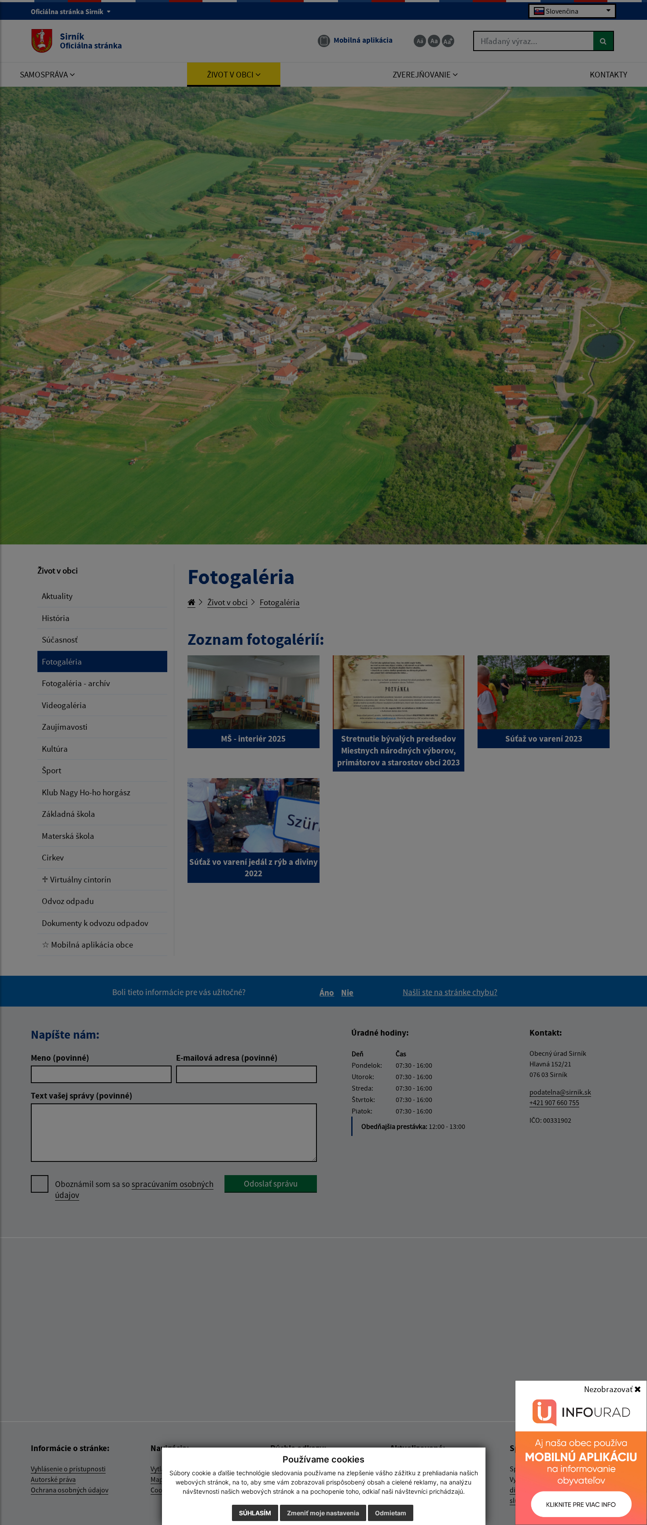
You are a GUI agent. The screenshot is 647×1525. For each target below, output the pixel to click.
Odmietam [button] (390, 1513)
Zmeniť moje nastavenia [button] (323, 1513)
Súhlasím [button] (255, 1513)
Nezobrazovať (609, 1389)
